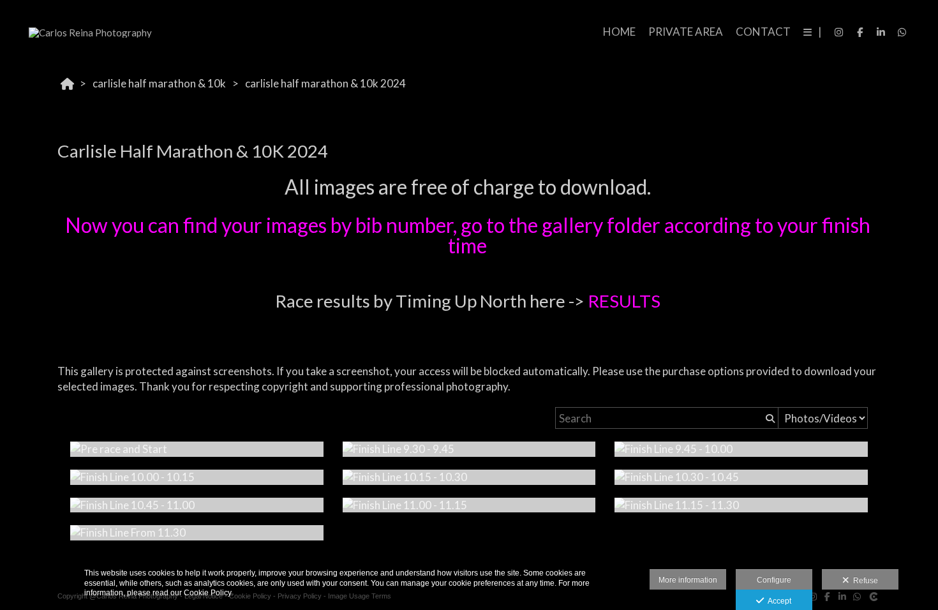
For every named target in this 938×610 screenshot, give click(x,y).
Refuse (863, 580)
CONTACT (763, 31)
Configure (774, 580)
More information (688, 580)
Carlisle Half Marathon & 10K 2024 (325, 83)
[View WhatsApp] (902, 32)
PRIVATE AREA (685, 31)
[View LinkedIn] (881, 32)
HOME (619, 31)
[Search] (768, 418)
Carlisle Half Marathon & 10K (159, 83)
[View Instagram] (839, 32)
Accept (777, 601)
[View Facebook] (860, 32)
